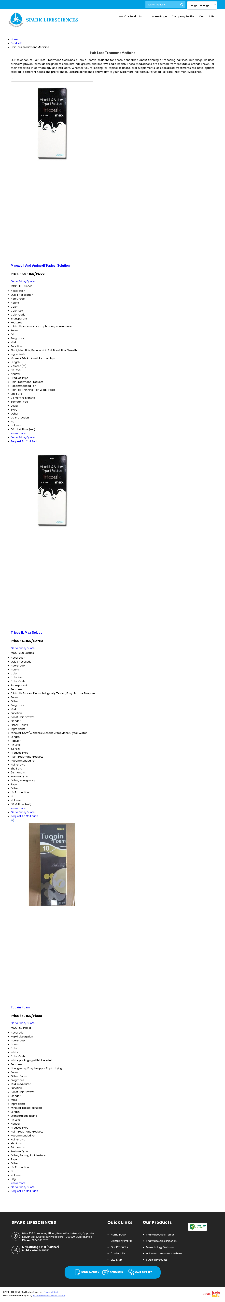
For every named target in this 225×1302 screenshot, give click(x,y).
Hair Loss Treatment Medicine (164, 1253)
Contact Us (206, 16)
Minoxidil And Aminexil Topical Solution (40, 265)
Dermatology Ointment (160, 1247)
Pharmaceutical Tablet (160, 1234)
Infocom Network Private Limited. (49, 1295)
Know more (18, 433)
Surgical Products (156, 1259)
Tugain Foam (20, 1007)
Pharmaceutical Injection (161, 1241)
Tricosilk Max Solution (27, 632)
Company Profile (183, 16)
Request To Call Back (24, 441)
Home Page (159, 16)
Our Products (133, 16)
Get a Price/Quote (23, 281)
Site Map (116, 1260)
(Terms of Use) (50, 1292)
